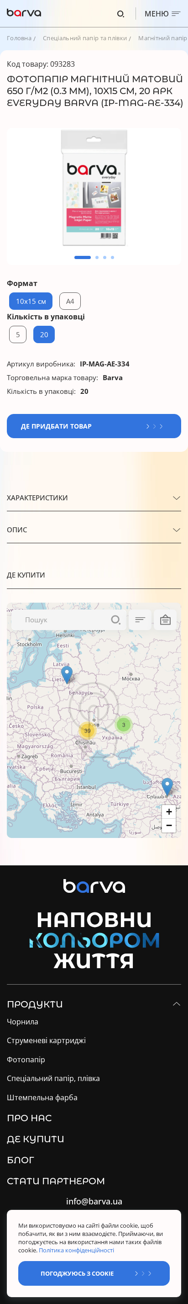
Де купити (35, 1139)
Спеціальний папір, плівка (53, 1078)
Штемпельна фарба (42, 1098)
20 (44, 334)
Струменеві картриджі (46, 1040)
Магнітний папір (163, 38)
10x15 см (31, 301)
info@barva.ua (94, 1201)
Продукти (35, 1004)
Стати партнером (56, 1181)
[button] (82, 257)
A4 (70, 301)
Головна (19, 38)
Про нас (29, 1118)
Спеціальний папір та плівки (85, 38)
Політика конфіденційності (77, 1250)
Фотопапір (26, 1060)
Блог (20, 1160)
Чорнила (22, 1022)
